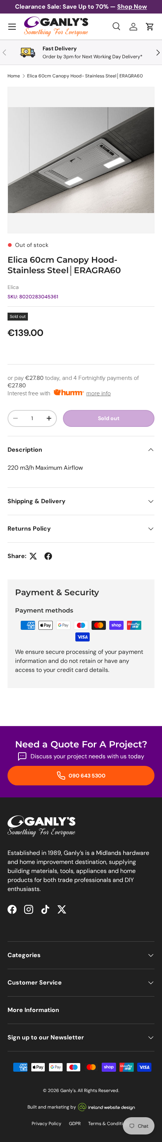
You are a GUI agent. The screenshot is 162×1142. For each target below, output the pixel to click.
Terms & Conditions (109, 1124)
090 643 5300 (86, 775)
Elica (13, 287)
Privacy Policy (46, 1124)
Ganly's (68, 1091)
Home (14, 76)
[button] (150, 26)
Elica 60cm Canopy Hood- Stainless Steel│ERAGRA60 (85, 76)
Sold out (108, 418)
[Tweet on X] (33, 556)
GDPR (75, 1124)
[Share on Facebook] (48, 556)
